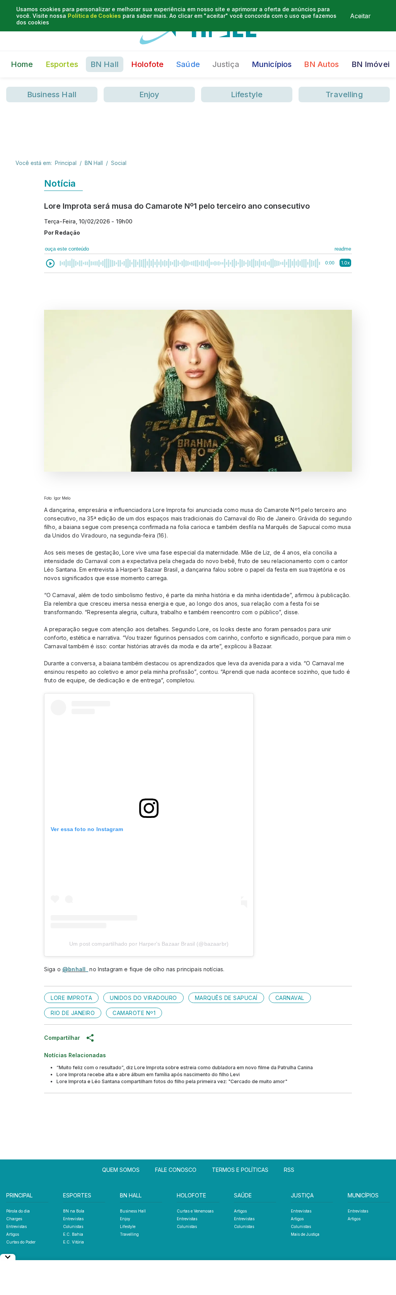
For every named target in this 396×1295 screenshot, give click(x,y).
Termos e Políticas (240, 1169)
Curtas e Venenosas (195, 1211)
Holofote (147, 64)
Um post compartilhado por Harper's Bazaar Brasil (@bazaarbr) (149, 944)
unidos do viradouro (143, 997)
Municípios (272, 64)
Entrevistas (16, 1226)
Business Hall (52, 94)
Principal (66, 163)
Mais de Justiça (305, 1234)
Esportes (62, 64)
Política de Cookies (94, 15)
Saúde (188, 64)
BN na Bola (73, 1211)
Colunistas (73, 1226)
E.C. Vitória (73, 1242)
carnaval (289, 997)
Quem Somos (121, 1169)
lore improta (71, 997)
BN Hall (104, 64)
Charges (14, 1218)
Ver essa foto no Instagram (87, 829)
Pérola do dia (18, 1211)
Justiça (225, 64)
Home (22, 64)
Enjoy (149, 94)
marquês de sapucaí (226, 997)
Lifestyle (247, 94)
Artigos (12, 1234)
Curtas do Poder (21, 1242)
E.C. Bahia (73, 1234)
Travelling (344, 94)
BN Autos (321, 64)
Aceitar (360, 16)
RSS (289, 1169)
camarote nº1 (134, 1013)
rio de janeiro (73, 1013)
